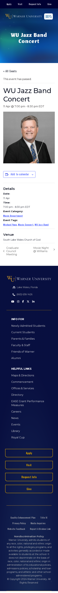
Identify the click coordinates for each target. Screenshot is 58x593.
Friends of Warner (22, 351)
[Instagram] (18, 301)
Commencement (22, 381)
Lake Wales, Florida (27, 287)
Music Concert (26, 224)
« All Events (10, 71)
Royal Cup (18, 437)
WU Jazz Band (42, 224)
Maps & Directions (22, 375)
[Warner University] (23, 16)
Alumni (16, 358)
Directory (17, 394)
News (14, 418)
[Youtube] (12, 301)
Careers (16, 411)
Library (15, 431)
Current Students (22, 332)
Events (15, 424)
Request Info (35, 4)
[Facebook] (23, 301)
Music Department (13, 215)
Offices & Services (22, 388)
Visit (20, 4)
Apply (9, 4)
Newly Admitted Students (28, 325)
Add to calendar (20, 174)
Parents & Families (23, 338)
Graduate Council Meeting (12, 251)
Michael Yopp (10, 224)
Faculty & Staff (20, 345)
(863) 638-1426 (24, 294)
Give (50, 4)
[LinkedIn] (33, 301)
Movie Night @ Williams (41, 249)
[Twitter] (28, 301)
